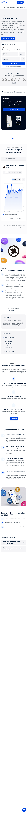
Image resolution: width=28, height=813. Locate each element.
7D (6, 172)
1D (4, 172)
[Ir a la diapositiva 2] (13, 138)
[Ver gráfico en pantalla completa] (23, 179)
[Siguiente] (17, 138)
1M (9, 172)
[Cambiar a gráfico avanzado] (4, 175)
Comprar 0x (14, 418)
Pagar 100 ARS (13, 63)
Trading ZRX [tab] (12, 44)
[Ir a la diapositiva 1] (12, 138)
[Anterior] (9, 138)
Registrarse (20, 2)
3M (12, 172)
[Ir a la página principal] (4, 2)
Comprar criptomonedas (11, 7)
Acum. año (19, 172)
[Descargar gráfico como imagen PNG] (19, 179)
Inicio (4, 7)
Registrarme (13, 109)
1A (14, 172)
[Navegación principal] (25, 2)
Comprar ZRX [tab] (5, 44)
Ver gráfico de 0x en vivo (8, 38)
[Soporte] (24, 810)
